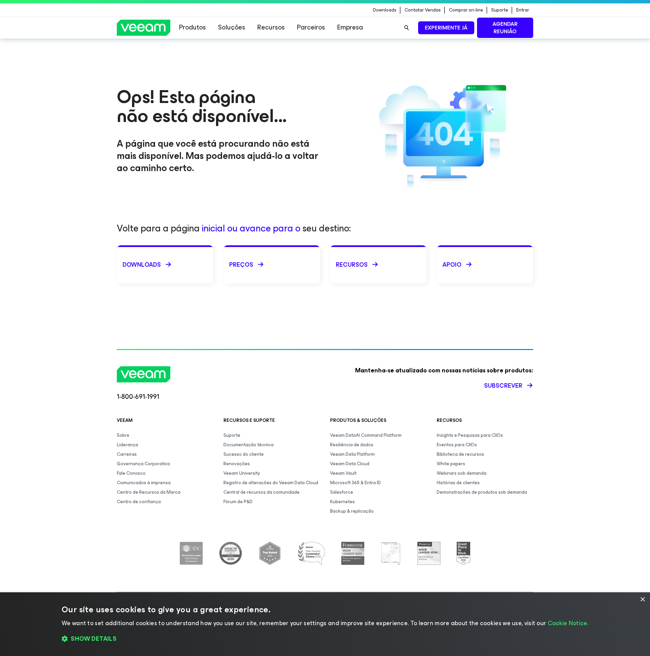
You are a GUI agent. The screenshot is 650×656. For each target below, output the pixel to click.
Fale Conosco (131, 473)
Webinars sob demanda (461, 473)
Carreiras (127, 454)
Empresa (350, 27)
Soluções (231, 27)
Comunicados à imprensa (144, 483)
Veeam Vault (343, 473)
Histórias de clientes (458, 483)
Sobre (123, 435)
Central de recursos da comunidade (261, 492)
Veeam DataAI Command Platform (366, 435)
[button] (325, 639)
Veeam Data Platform (352, 454)
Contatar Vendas (423, 10)
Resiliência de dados (351, 445)
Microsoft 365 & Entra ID (355, 483)
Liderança (127, 445)
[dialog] (325, 624)
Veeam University (241, 473)
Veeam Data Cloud (349, 464)
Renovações (236, 464)
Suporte (499, 10)
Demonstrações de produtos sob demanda (482, 492)
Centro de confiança (139, 502)
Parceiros (311, 27)
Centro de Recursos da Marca (148, 492)
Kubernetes (342, 502)
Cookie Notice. (568, 623)
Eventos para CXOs (457, 445)
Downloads (384, 10)
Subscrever (503, 386)
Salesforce (341, 492)
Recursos (271, 27)
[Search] (406, 28)
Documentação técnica (248, 445)
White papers (451, 464)
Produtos (192, 27)
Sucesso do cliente (243, 454)
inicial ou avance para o (251, 228)
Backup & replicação (352, 511)
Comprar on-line (466, 10)
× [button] (642, 599)
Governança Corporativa (143, 464)
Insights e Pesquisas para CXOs (470, 435)
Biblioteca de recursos (460, 454)
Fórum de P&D (238, 502)
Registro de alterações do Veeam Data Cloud (270, 483)
